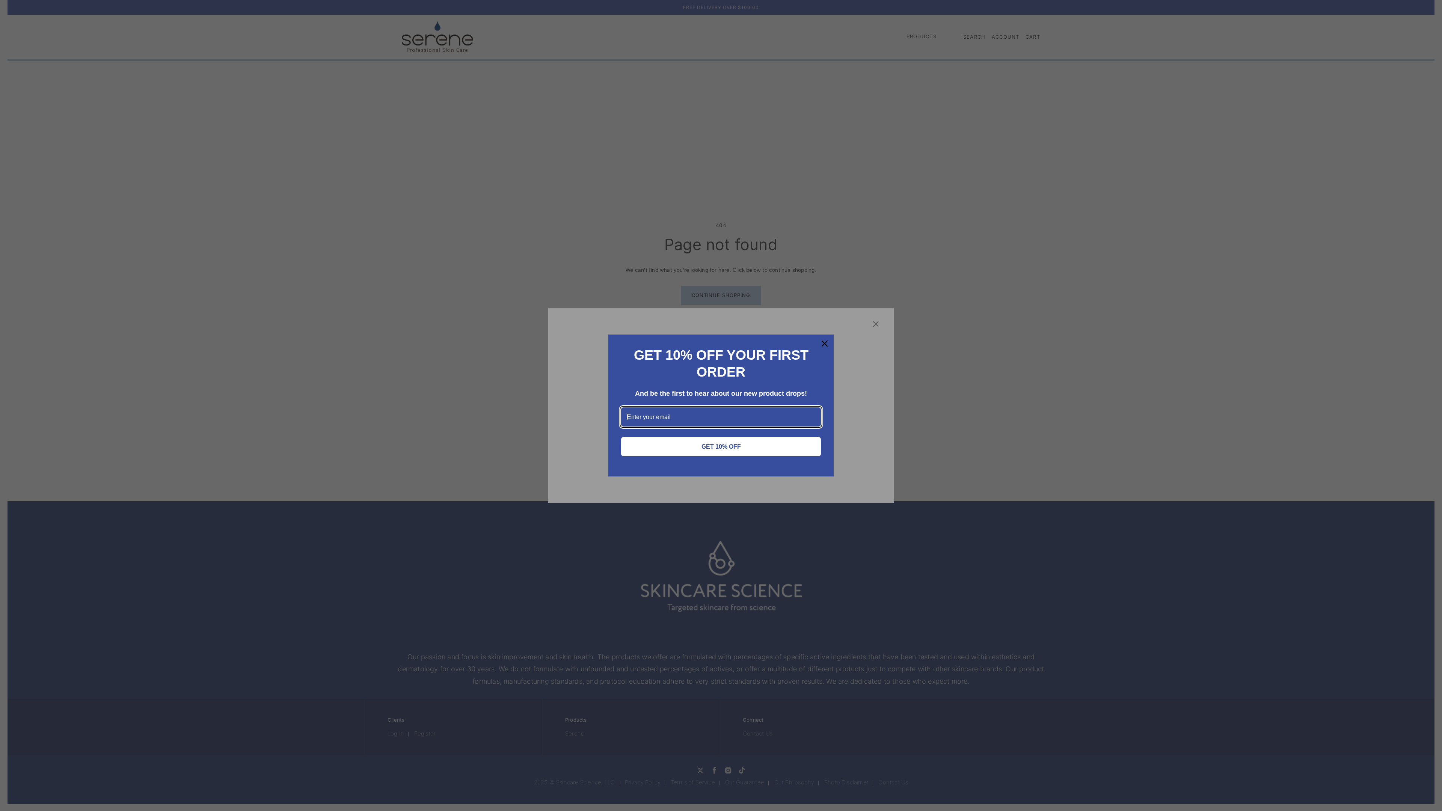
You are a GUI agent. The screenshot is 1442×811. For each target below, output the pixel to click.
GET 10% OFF (721, 446)
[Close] (825, 344)
